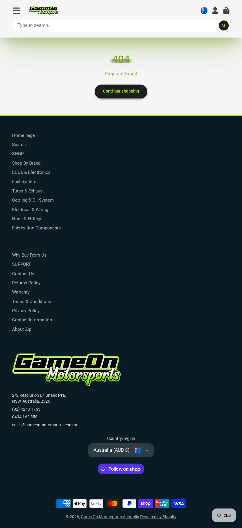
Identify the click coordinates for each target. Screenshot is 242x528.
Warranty (21, 292)
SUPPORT (21, 264)
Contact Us (23, 273)
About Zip (21, 329)
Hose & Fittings (27, 218)
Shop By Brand (26, 163)
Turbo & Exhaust (28, 191)
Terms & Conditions (31, 301)
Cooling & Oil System (33, 200)
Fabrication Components (36, 228)
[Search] (224, 26)
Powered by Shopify (158, 516)
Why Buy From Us (29, 255)
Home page (23, 135)
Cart (226, 10)
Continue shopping (121, 91)
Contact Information (32, 320)
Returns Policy (26, 283)
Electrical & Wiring (30, 209)
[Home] (43, 10)
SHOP (18, 153)
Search (19, 144)
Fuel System (24, 181)
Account (215, 10)
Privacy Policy (26, 310)
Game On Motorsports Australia (110, 516)
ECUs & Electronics (31, 172)
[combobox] (121, 26)
